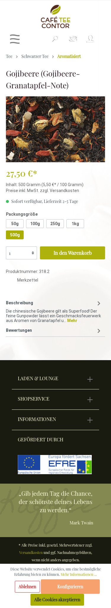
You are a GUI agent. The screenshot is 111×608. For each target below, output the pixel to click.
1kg (75, 223)
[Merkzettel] (73, 40)
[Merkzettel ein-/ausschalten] (11, 281)
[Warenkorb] (101, 37)
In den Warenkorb (73, 253)
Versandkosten (31, 552)
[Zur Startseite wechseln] (55, 16)
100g (35, 223)
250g (55, 223)
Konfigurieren (70, 586)
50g (15, 223)
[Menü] (14, 40)
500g (15, 235)
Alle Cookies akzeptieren (57, 599)
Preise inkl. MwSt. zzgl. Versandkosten (42, 190)
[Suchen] (54, 41)
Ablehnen (27, 586)
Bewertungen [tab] (19, 330)
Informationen (37, 419)
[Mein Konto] (89, 40)
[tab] (54, 310)
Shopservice (33, 399)
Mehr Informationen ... (79, 574)
